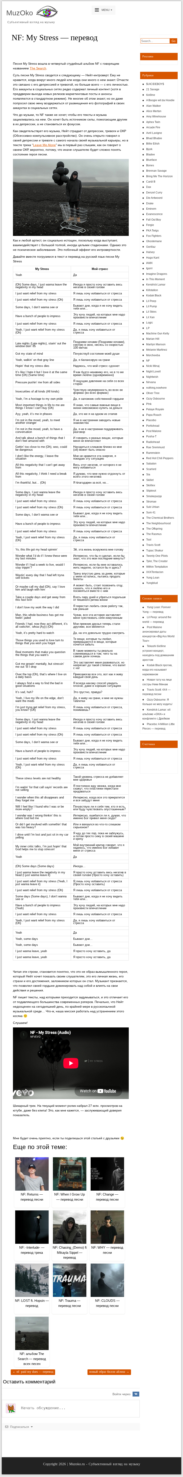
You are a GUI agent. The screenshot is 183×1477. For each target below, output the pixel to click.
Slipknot (151, 490)
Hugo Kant (152, 257)
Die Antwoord (154, 197)
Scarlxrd (151, 469)
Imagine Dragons (156, 273)
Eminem (151, 208)
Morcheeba (153, 355)
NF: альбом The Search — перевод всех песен (32, 1359)
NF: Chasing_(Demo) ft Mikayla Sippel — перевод (70, 1252)
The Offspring (154, 528)
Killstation (152, 290)
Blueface (151, 159)
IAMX (149, 263)
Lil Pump (151, 306)
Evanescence (154, 214)
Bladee (150, 154)
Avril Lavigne (154, 133)
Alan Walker (153, 105)
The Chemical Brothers (160, 517)
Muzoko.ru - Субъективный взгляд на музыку (104, 1464)
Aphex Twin (153, 122)
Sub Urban (152, 506)
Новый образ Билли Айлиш (109, 1371)
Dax (148, 187)
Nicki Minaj (153, 366)
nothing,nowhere (156, 387)
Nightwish (152, 376)
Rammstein (153, 452)
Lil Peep (151, 301)
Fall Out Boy (153, 219)
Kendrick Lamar (155, 284)
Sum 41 (151, 512)
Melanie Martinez (156, 349)
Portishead (152, 425)
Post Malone (153, 431)
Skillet (150, 480)
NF (148, 360)
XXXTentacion (154, 572)
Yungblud (152, 583)
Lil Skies (151, 311)
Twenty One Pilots (157, 555)
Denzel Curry (154, 192)
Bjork (149, 149)
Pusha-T (151, 436)
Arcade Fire (153, 127)
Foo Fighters (153, 235)
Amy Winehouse (156, 116)
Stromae (151, 501)
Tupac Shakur (154, 550)
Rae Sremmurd (155, 447)
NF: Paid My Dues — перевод (32, 1371)
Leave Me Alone (44, 145)
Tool (148, 539)
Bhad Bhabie (154, 138)
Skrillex (150, 485)
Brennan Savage (156, 170)
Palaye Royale (155, 409)
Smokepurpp (154, 496)
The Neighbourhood (158, 523)
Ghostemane (154, 241)
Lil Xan (150, 317)
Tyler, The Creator (157, 561)
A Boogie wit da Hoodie (160, 100)
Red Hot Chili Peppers (159, 458)
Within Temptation (157, 566)
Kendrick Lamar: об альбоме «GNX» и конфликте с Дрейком (156, 714)
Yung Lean (152, 577)
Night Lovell (153, 371)
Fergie (150, 225)
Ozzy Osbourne (155, 398)
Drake (150, 203)
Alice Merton (153, 111)
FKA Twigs (152, 230)
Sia (148, 474)
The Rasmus (154, 534)
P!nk (149, 404)
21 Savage (152, 89)
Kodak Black (153, 295)
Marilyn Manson (156, 344)
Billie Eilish (153, 143)
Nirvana (151, 382)
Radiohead (153, 442)
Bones (150, 165)
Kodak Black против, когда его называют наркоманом (157, 670)
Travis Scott (153, 545)
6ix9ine (150, 94)
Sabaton (151, 463)
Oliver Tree (153, 393)
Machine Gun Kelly (157, 333)
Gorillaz (151, 246)
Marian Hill (152, 338)
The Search (38, 68)
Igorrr (149, 268)
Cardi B (150, 181)
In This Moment (155, 279)
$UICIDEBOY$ (155, 84)
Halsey (150, 252)
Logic (149, 322)
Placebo (151, 420)
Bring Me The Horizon (159, 176)
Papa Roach (153, 414)
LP (148, 328)
